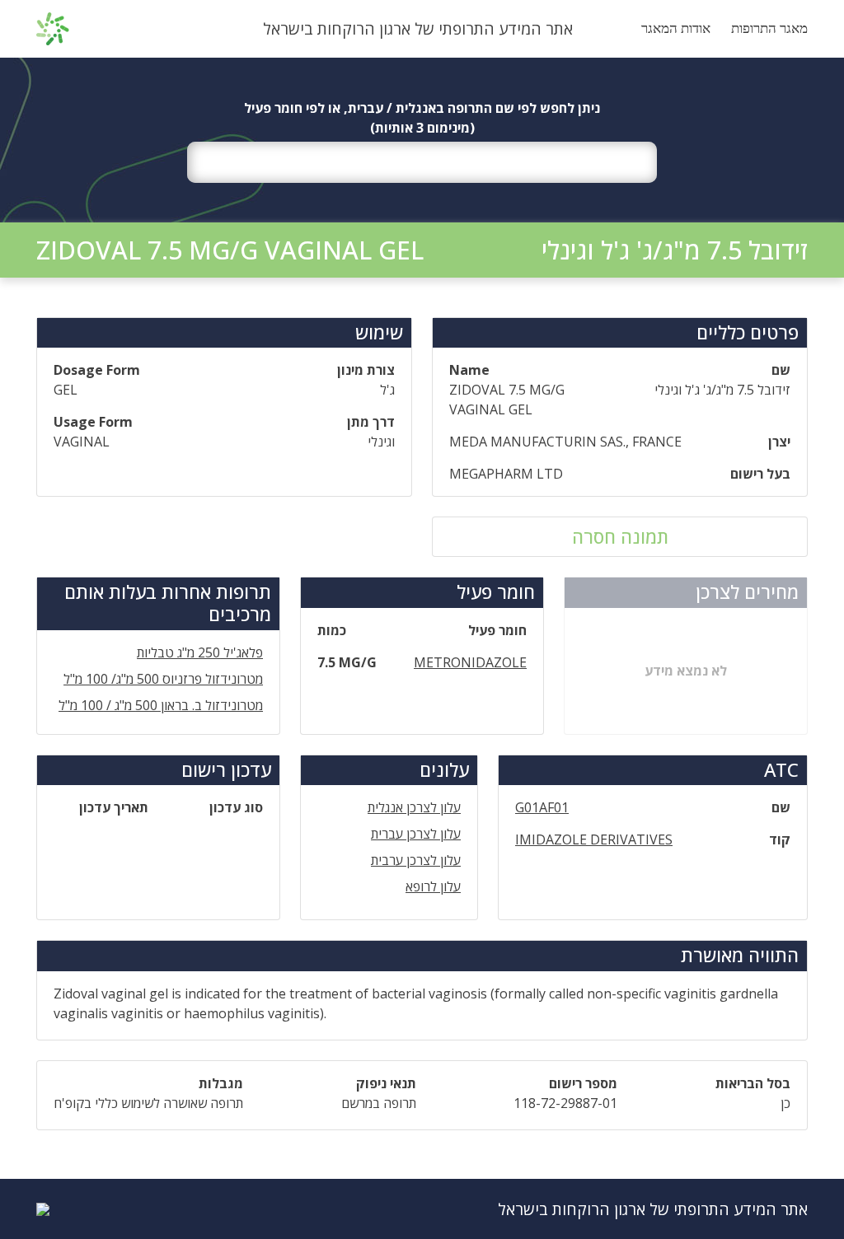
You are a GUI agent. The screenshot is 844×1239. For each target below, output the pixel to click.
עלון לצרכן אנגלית (414, 807)
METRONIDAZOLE (470, 662)
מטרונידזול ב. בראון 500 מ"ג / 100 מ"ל (161, 705)
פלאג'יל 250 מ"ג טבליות (200, 652)
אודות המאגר (675, 28)
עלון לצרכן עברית (416, 834)
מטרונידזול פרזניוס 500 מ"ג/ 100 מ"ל (163, 679)
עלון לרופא (433, 886)
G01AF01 (542, 807)
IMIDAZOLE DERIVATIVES (594, 839)
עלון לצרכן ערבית (416, 860)
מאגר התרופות (769, 28)
